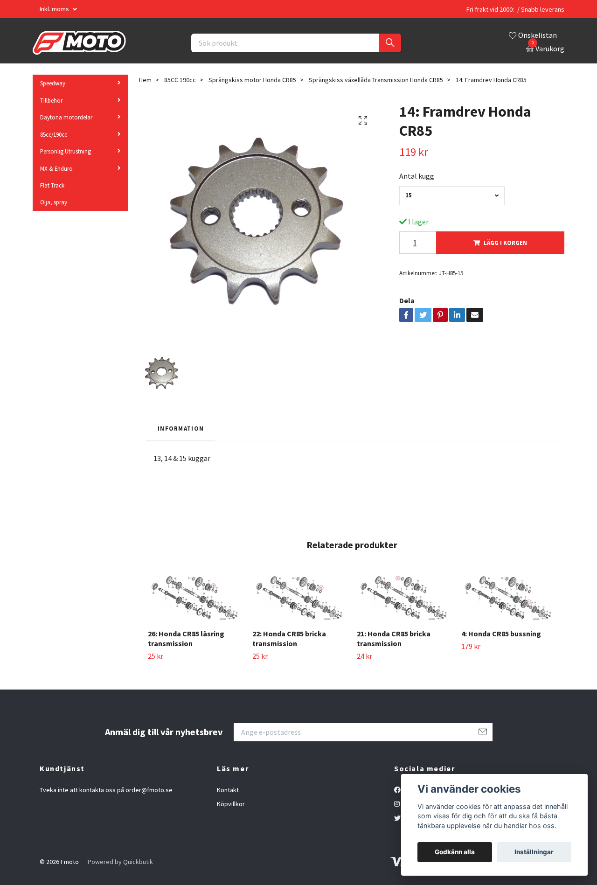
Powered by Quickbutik (120, 861)
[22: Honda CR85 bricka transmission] (299, 598)
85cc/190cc (53, 134)
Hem (145, 80)
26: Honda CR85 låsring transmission (186, 638)
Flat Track (52, 185)
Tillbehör (51, 100)
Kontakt (228, 790)
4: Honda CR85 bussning (501, 633)
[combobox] (452, 195)
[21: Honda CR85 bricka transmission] (404, 598)
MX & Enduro (56, 168)
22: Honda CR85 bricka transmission (289, 638)
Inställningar (534, 852)
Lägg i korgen (505, 242)
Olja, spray (53, 202)
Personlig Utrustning (65, 151)
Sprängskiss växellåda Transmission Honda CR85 (376, 80)
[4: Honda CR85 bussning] (508, 598)
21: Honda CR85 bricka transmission (393, 638)
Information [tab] (181, 428)
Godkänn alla (455, 852)
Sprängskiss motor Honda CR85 (252, 80)
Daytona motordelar (66, 117)
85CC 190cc (180, 80)
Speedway (52, 83)
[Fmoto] (79, 43)
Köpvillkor (231, 804)
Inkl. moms (55, 9)
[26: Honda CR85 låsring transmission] (195, 598)
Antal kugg (416, 176)
